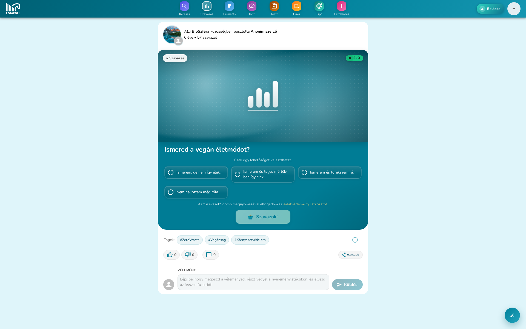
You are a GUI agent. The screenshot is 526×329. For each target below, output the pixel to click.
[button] (514, 8)
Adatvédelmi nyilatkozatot (305, 204)
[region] (355, 240)
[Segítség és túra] (512, 315)
